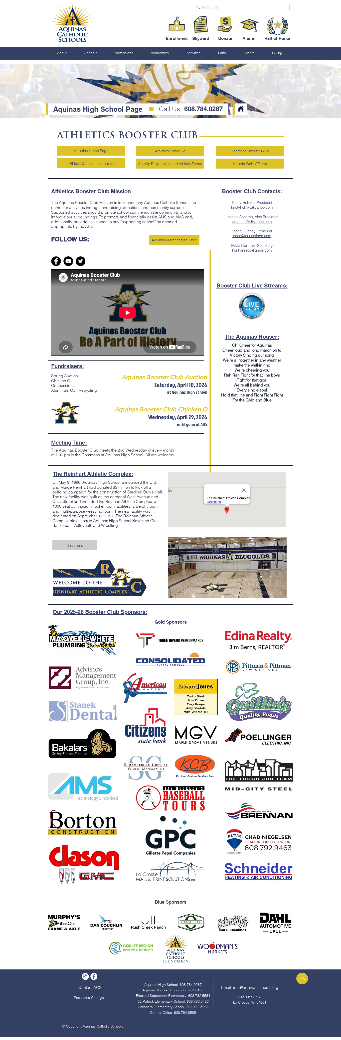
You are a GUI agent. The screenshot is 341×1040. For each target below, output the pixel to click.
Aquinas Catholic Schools (103, 1026)
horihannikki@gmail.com (252, 250)
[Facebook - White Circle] (93, 976)
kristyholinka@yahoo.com (252, 207)
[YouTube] (68, 261)
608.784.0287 (202, 109)
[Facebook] (56, 261)
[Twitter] (80, 261)
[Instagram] (85, 976)
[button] (61, 53)
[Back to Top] (302, 978)
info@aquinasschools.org (255, 987)
